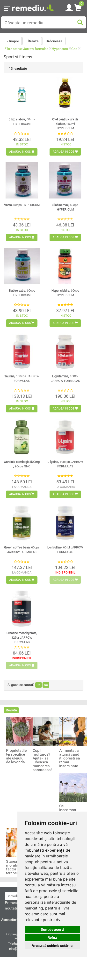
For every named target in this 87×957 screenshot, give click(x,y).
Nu (46, 685)
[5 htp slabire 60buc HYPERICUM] (22, 95)
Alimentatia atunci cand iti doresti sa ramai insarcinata (69, 758)
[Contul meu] (69, 7)
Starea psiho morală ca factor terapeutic (17, 867)
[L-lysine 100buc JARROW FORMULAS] (65, 437)
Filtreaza (32, 41)
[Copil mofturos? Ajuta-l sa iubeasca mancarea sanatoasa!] (47, 731)
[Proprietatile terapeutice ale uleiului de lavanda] (20, 731)
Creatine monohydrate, (22, 637)
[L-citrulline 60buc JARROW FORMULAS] (65, 523)
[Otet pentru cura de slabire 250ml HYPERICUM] (65, 95)
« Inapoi (13, 41)
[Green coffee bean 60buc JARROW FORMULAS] (22, 523)
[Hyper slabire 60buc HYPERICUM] (65, 266)
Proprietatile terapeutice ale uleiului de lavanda (16, 756)
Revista (11, 710)
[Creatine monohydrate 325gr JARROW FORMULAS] (22, 608)
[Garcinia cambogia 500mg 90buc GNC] (22, 437)
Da (38, 685)
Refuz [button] (52, 937)
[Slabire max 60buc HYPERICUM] (65, 180)
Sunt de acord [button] (52, 929)
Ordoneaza (54, 41)
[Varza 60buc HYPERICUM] (22, 180)
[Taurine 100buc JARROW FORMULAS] (22, 352)
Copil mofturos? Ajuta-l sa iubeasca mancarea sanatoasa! (42, 760)
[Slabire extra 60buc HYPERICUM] (22, 266)
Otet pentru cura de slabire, (65, 123)
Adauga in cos (20, 151)
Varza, (22, 205)
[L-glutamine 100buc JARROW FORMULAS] (65, 352)
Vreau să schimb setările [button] (52, 945)
